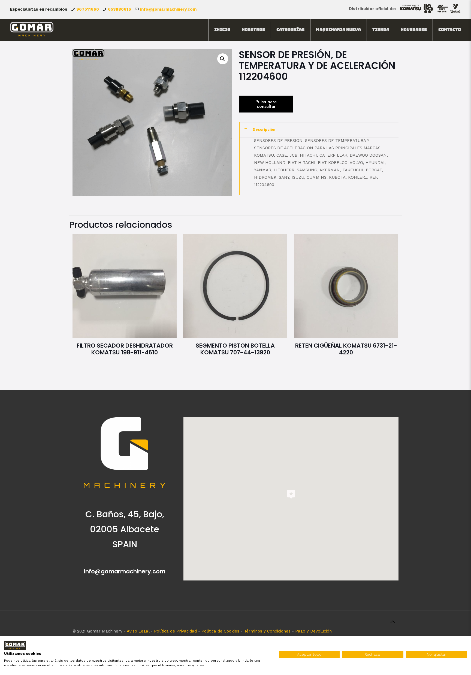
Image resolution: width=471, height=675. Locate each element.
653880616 (119, 9)
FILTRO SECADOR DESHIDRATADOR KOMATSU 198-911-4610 (125, 349)
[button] (222, 58)
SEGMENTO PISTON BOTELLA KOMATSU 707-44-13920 (235, 349)
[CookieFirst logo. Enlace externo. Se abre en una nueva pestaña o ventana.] (15, 645)
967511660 (87, 9)
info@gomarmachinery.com (168, 9)
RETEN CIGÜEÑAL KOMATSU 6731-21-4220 (346, 349)
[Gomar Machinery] (31, 30)
